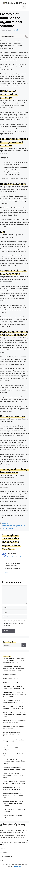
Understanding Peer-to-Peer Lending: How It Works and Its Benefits (13, 741)
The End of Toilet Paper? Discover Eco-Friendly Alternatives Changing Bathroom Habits (14, 714)
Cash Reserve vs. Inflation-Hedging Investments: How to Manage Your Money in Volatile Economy (14, 694)
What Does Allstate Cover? (10, 678)
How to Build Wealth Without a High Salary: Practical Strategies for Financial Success (14, 761)
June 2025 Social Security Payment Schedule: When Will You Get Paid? (13, 707)
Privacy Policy (4, 852)
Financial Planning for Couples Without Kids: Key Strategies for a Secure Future (14, 782)
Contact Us (3, 861)
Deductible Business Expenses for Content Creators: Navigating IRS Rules (14, 687)
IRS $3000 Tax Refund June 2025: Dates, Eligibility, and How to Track (14, 721)
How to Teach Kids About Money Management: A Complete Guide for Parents (13, 775)
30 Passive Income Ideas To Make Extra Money (14, 754)
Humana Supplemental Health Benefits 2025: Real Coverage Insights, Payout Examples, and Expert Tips (14, 660)
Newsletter (3, 844)
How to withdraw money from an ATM (13, 526)
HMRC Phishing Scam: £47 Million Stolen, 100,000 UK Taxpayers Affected (14, 701)
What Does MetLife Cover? (10, 682)
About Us (2, 848)
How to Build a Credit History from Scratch (12, 816)
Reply (6, 572)
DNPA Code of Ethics (6, 856)
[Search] (23, 645)
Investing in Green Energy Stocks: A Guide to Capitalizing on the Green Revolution (13, 803)
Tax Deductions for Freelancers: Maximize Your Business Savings (12, 788)
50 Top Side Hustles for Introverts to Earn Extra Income (14, 810)
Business (5, 523)
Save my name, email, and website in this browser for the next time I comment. (15, 623)
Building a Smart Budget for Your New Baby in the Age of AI (13, 727)
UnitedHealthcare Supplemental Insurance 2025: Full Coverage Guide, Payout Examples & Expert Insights (13, 668)
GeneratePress (17, 866)
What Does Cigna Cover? (10, 674)
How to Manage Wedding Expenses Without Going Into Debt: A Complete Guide (13, 795)
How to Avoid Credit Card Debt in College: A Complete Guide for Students (14, 768)
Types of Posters (7, 528)
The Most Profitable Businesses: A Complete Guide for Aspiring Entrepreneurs (12, 734)
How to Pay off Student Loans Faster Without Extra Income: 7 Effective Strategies (13, 747)
